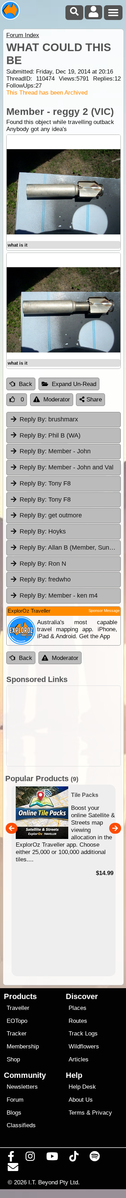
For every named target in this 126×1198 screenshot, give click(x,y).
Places (77, 1008)
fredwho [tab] (45, 579)
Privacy (102, 1112)
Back (25, 384)
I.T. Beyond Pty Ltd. (54, 1182)
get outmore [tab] (51, 515)
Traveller (18, 1008)
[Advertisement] (63, 726)
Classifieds (21, 1125)
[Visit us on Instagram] (30, 1158)
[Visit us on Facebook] (11, 1158)
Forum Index (22, 35)
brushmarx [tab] (49, 419)
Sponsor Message (104, 610)
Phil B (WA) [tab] (50, 435)
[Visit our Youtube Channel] (52, 1158)
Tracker (17, 1033)
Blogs (14, 1112)
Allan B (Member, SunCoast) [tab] (70, 547)
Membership (23, 1046)
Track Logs (83, 1033)
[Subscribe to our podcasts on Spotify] (95, 1158)
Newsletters (22, 1086)
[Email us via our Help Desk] (13, 1168)
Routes (78, 1021)
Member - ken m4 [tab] (59, 595)
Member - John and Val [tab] (66, 467)
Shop (13, 1059)
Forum (15, 1099)
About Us (81, 1099)
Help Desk (82, 1086)
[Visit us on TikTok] (73, 1158)
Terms (77, 1112)
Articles (79, 1059)
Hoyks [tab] (43, 531)
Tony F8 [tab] (45, 483)
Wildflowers (84, 1046)
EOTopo (17, 1021)
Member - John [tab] (55, 451)
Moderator (56, 399)
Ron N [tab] (43, 563)
